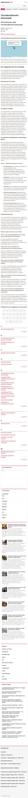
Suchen (24, 5)
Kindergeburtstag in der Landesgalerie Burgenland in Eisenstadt (7, 388)
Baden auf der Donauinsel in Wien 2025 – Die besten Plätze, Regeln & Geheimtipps (12, 712)
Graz (3, 498)
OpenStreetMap (19, 56)
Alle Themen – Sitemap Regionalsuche (10, 763)
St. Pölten (4, 504)
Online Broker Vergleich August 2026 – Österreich (14, 771)
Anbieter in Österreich (6, 755)
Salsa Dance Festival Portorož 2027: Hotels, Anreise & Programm (16, 602)
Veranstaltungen (6, 673)
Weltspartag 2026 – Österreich (9, 786)
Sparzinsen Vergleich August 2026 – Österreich (13, 780)
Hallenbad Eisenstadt (6, 362)
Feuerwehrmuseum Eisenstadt (8, 352)
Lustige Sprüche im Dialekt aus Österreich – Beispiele (12, 728)
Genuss (3, 657)
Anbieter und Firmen (7, 649)
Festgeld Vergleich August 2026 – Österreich (12, 774)
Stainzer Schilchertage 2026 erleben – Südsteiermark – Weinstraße (10, 716)
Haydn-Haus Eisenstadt (6, 364)
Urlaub (3, 670)
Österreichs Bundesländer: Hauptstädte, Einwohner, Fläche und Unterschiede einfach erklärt (12, 701)
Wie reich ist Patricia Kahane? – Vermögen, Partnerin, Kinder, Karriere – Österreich (12, 732)
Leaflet (14, 56)
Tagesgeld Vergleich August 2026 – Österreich (13, 783)
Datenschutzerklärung (6, 760)
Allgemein (4, 646)
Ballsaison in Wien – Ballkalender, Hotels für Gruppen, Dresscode (12, 720)
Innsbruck (4, 515)
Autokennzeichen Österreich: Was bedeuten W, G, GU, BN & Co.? (13, 696)
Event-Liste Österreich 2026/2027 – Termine (12, 705)
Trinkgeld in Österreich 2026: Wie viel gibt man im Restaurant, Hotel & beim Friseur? (17, 526)
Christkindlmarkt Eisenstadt (7, 329)
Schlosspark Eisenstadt (6, 432)
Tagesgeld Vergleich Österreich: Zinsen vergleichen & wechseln (15, 541)
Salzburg (4, 509)
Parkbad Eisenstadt (5, 423)
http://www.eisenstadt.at (9, 34)
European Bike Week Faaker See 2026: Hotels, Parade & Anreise (17, 588)
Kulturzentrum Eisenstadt (7, 399)
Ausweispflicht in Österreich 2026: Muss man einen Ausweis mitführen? (14, 724)
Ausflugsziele (9, 9)
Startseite (3, 752)
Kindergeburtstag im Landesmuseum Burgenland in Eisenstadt (8, 378)
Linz (3, 512)
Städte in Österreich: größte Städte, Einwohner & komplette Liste (16, 615)
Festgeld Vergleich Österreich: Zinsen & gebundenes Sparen (16, 572)
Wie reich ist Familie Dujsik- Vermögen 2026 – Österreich (12, 708)
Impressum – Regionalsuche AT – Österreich (12, 757)
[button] (14, 47)
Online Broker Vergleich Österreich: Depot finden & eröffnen (16, 629)
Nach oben (24, 331)
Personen (4, 665)
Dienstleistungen (6, 654)
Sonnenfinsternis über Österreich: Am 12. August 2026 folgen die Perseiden (13, 688)
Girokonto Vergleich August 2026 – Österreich (12, 777)
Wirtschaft (15, 9)
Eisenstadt (4, 501)
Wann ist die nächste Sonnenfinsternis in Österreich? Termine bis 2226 (11, 692)
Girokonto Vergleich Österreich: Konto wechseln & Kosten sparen (17, 556)
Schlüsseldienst (5, 668)
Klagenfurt (4, 506)
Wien (3, 495)
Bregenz (4, 517)
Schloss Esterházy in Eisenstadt (8, 434)
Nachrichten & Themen (7, 662)
